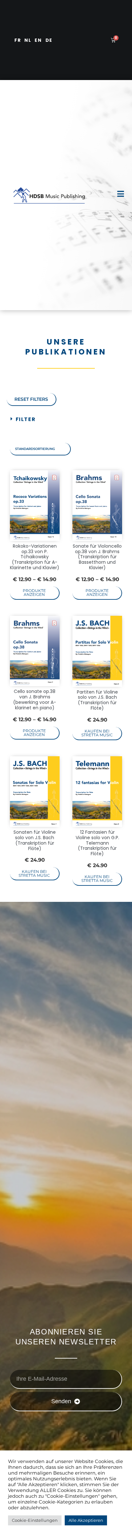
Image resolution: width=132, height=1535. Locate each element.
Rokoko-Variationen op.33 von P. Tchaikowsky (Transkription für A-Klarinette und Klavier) (34, 557)
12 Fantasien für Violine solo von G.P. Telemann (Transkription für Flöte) (97, 843)
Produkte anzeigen (34, 592)
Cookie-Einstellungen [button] (35, 1520)
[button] (66, 419)
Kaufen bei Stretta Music (97, 733)
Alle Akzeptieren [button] (86, 1520)
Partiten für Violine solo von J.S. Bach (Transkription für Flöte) (97, 700)
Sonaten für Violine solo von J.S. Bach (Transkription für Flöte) (34, 840)
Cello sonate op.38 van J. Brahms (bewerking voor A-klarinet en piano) (34, 699)
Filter (26, 419)
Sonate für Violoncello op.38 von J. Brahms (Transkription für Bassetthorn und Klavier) (97, 557)
